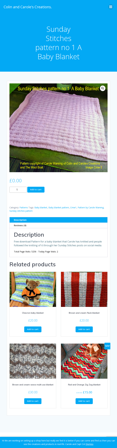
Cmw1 (73, 207)
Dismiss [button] (89, 444)
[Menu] (110, 6)
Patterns (24, 207)
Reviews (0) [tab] (20, 225)
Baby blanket (40, 207)
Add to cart (36, 189)
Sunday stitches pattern (21, 210)
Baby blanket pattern (58, 207)
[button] (102, 88)
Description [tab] (20, 219)
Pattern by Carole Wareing (91, 207)
